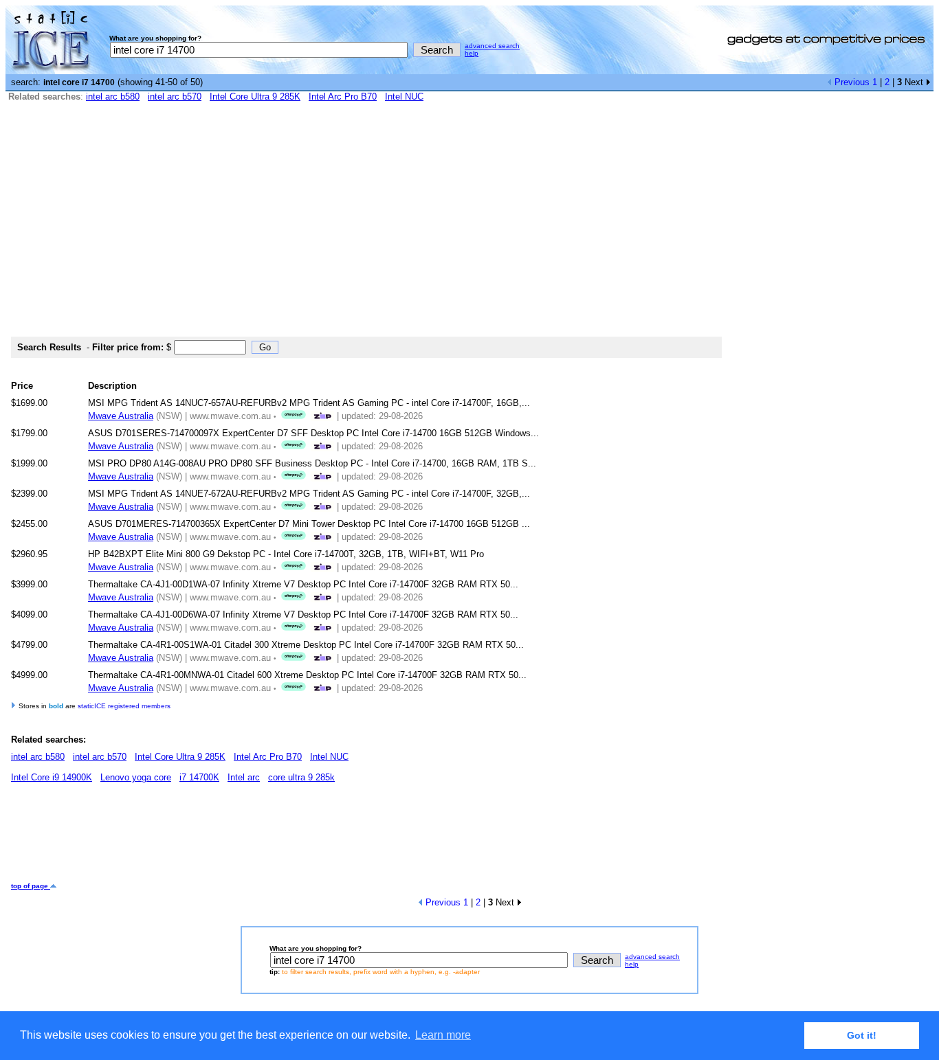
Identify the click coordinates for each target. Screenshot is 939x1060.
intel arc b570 (174, 96)
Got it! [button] (861, 1035)
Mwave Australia (120, 416)
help (471, 53)
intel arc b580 (113, 96)
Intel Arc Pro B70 (343, 96)
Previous (851, 82)
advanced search (492, 45)
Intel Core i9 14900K (51, 777)
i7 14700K (199, 777)
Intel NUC (404, 96)
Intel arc (244, 777)
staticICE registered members (124, 706)
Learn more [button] (443, 1035)
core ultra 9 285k (301, 777)
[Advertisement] (469, 225)
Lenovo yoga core (135, 777)
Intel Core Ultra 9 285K (255, 96)
